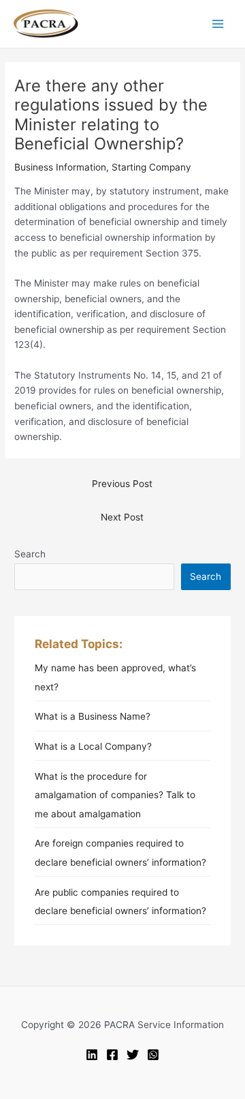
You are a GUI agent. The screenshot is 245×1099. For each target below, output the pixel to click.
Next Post (122, 517)
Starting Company (151, 167)
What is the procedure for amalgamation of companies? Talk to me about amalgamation (115, 795)
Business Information (60, 167)
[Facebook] (112, 1055)
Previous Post (122, 483)
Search (30, 553)
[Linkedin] (92, 1055)
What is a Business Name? (92, 716)
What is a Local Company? (93, 746)
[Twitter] (133, 1055)
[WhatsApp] (153, 1055)
